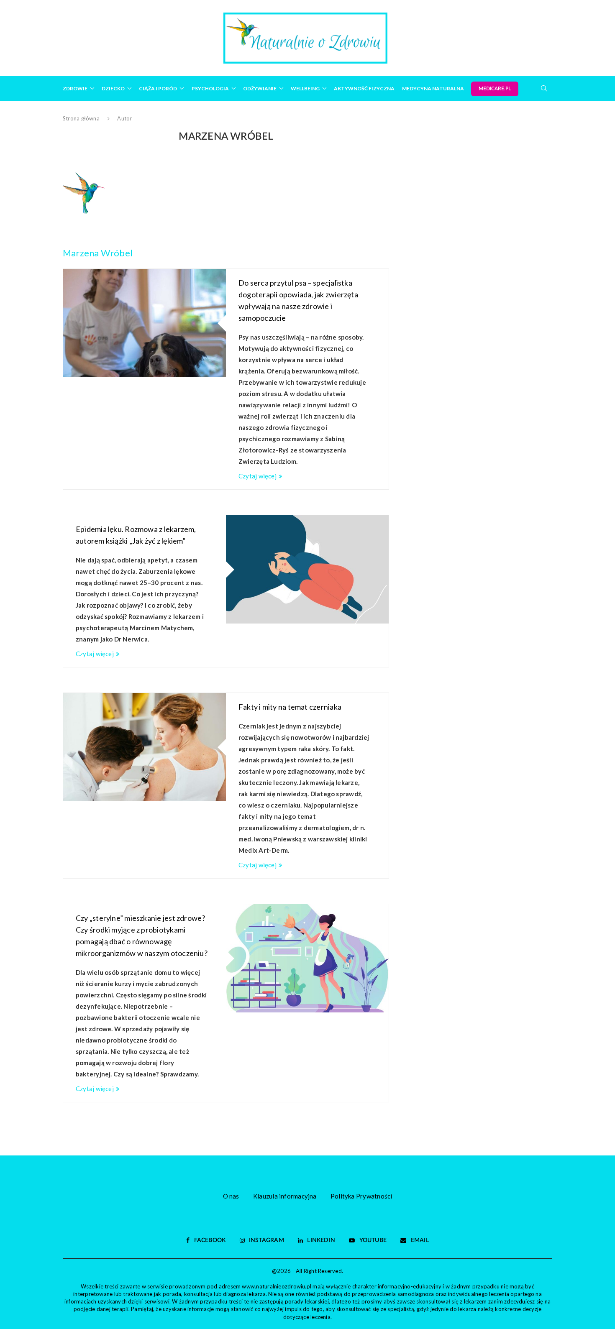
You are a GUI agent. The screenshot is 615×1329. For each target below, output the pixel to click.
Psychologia (210, 88)
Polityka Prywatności (361, 1196)
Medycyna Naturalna (433, 88)
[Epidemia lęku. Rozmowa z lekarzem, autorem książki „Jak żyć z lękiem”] (307, 569)
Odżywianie (260, 88)
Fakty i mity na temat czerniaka (289, 706)
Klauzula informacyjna (285, 1196)
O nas (231, 1196)
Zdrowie (75, 88)
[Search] (544, 88)
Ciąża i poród (158, 88)
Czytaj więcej (257, 476)
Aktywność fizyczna (364, 88)
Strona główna (81, 118)
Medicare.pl (495, 88)
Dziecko (113, 88)
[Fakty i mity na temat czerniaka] (144, 747)
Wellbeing (305, 88)
